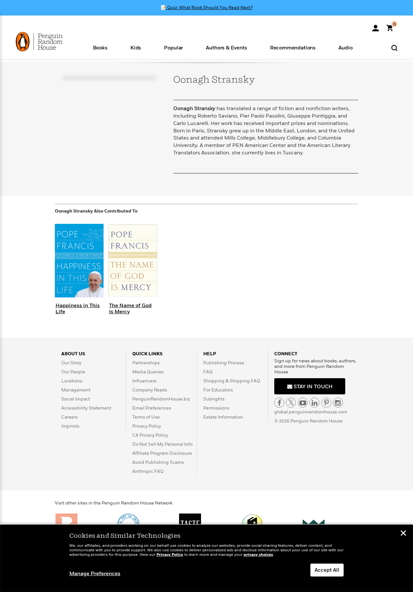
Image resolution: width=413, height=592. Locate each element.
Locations (71, 381)
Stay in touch (312, 386)
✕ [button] (403, 534)
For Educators (218, 390)
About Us (73, 354)
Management (75, 390)
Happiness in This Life (77, 308)
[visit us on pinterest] (326, 403)
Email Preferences (151, 408)
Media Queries (148, 372)
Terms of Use (146, 417)
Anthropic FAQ (148, 471)
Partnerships (146, 363)
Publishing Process (223, 363)
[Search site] (394, 47)
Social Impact (75, 399)
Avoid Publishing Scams (158, 462)
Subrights (214, 399)
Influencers (144, 381)
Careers (69, 417)
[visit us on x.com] (291, 403)
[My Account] (375, 26)
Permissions (216, 408)
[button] (100, 47)
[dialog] (206, 558)
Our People (73, 372)
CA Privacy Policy (150, 435)
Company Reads (149, 390)
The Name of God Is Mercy (130, 308)
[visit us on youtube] (303, 403)
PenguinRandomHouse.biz (161, 399)
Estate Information (223, 417)
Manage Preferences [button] (94, 573)
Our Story (71, 363)
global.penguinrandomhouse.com (310, 412)
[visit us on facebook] (279, 403)
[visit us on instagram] (338, 403)
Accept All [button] (327, 570)
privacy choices (258, 554)
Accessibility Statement (86, 408)
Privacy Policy (146, 426)
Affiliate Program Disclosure (162, 453)
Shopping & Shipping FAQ (231, 381)
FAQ (208, 372)
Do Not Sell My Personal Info (162, 444)
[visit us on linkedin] (314, 403)
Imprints (70, 426)
